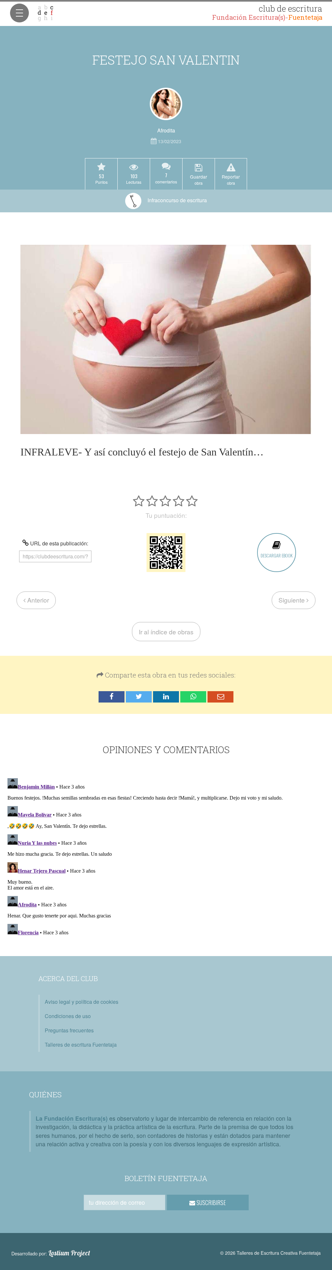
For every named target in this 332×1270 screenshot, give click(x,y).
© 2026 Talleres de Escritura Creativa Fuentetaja (270, 1252)
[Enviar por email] (220, 697)
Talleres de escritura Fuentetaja (81, 1044)
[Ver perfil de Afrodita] (166, 104)
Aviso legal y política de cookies (81, 1001)
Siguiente (292, 599)
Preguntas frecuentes (69, 1030)
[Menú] (19, 13)
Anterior (37, 599)
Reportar (231, 179)
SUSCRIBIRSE (210, 1202)
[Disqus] (166, 857)
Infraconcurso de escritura (176, 200)
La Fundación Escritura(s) (72, 1118)
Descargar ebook (276, 555)
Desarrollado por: (50, 1253)
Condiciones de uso (68, 1016)
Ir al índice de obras (166, 631)
